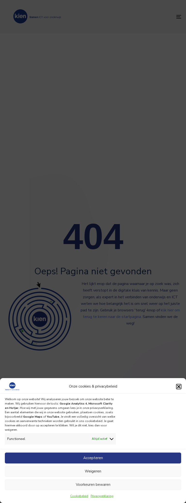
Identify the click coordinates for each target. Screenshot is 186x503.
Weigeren (93, 471)
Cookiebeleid (79, 496)
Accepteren (93, 457)
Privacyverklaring (102, 496)
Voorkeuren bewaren (93, 484)
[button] (178, 386)
